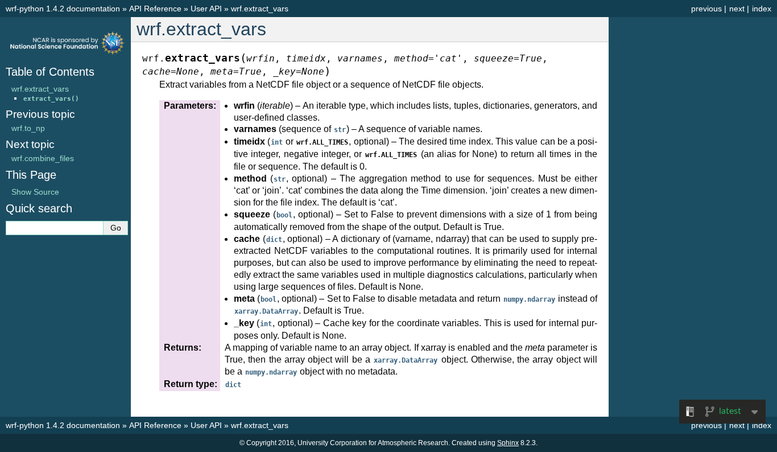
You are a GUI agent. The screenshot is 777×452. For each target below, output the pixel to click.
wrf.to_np (28, 128)
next (737, 8)
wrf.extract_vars (259, 8)
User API (206, 8)
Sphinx (508, 443)
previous (706, 8)
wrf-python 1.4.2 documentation (63, 8)
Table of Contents (50, 71)
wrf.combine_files (42, 158)
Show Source (35, 191)
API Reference (155, 8)
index (761, 8)
